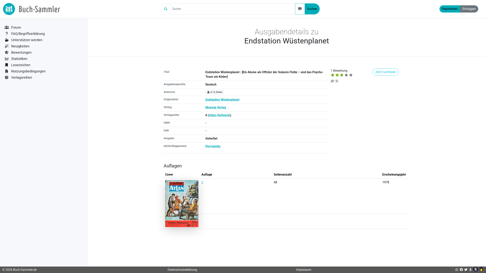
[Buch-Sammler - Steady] (476, 269)
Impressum (303, 269)
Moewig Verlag (215, 107)
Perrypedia (212, 146)
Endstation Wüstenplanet (222, 99)
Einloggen (469, 9)
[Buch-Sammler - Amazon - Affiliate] (470, 269)
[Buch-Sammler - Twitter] (466, 269)
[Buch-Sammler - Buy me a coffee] (481, 269)
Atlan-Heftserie (219, 115)
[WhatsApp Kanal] (457, 269)
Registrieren (450, 9)
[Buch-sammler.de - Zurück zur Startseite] (31, 9)
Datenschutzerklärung (182, 269)
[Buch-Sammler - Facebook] (461, 269)
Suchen (312, 9)
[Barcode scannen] (300, 8)
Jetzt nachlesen (385, 72)
